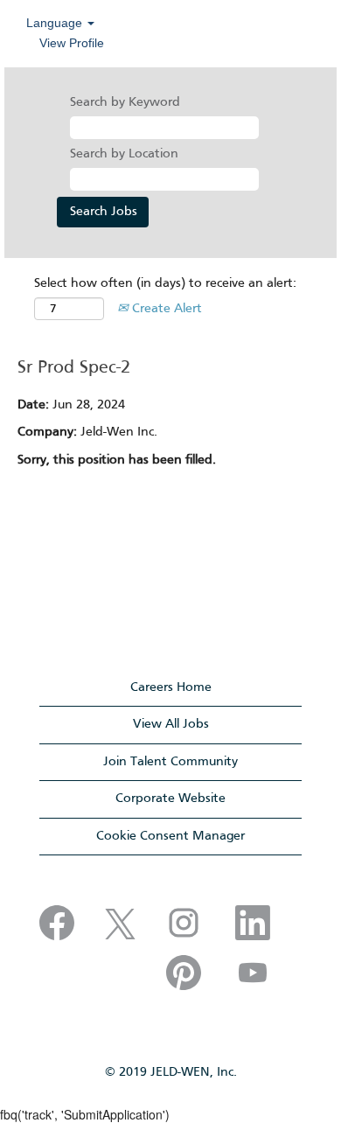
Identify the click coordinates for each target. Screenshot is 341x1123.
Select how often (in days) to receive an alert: (165, 283)
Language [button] (56, 23)
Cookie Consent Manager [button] (170, 836)
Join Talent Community (170, 762)
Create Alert (165, 309)
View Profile (71, 43)
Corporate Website (170, 798)
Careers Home (171, 687)
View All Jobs (171, 724)
